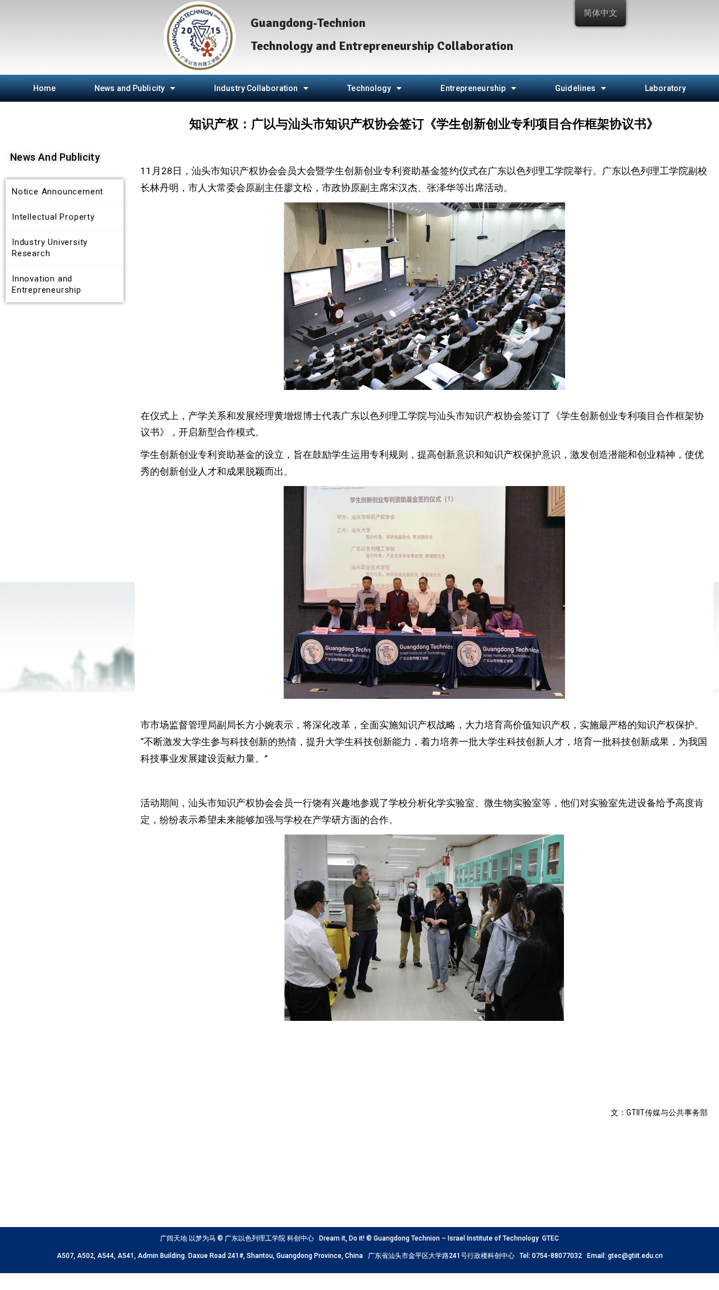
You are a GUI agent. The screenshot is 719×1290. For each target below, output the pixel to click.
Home (44, 88)
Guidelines (575, 88)
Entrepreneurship (473, 88)
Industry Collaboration (256, 88)
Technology (369, 88)
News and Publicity (129, 88)
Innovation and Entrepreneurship (46, 284)
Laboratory (665, 88)
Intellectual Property (53, 217)
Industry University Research (50, 247)
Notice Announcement (57, 192)
